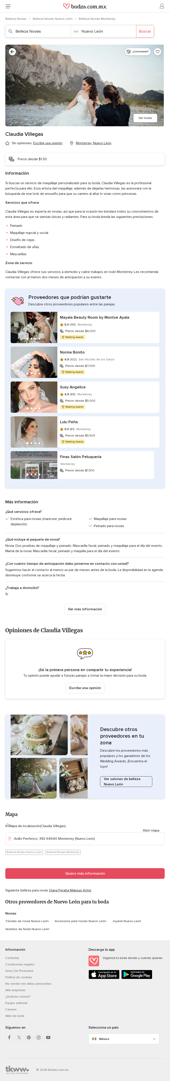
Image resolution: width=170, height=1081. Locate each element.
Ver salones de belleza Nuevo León (122, 782)
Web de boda (14, 1016)
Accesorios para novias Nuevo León (80, 921)
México (104, 1039)
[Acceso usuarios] (162, 6)
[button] (85, 669)
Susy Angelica (72, 387)
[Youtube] (48, 1037)
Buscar (145, 31)
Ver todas (145, 118)
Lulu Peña (69, 421)
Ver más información (85, 609)
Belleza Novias (16, 19)
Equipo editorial (16, 1003)
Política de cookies (18, 977)
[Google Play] (136, 978)
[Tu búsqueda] (12, 51)
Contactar (12, 958)
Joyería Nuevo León (126, 921)
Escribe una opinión (85, 688)
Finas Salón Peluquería (80, 456)
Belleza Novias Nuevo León (53, 19)
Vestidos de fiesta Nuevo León (27, 929)
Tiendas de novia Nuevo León (27, 921)
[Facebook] (9, 1037)
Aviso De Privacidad (19, 971)
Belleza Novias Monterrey (97, 19)
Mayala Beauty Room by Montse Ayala (94, 317)
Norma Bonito (72, 352)
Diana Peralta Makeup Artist (70, 890)
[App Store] (104, 978)
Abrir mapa (151, 830)
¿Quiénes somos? (17, 996)
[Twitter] (19, 1037)
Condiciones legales (20, 964)
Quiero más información (85, 873)
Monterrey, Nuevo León (93, 143)
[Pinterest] (29, 1037)
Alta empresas (15, 990)
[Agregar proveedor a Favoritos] (157, 51)
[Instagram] (38, 1037)
